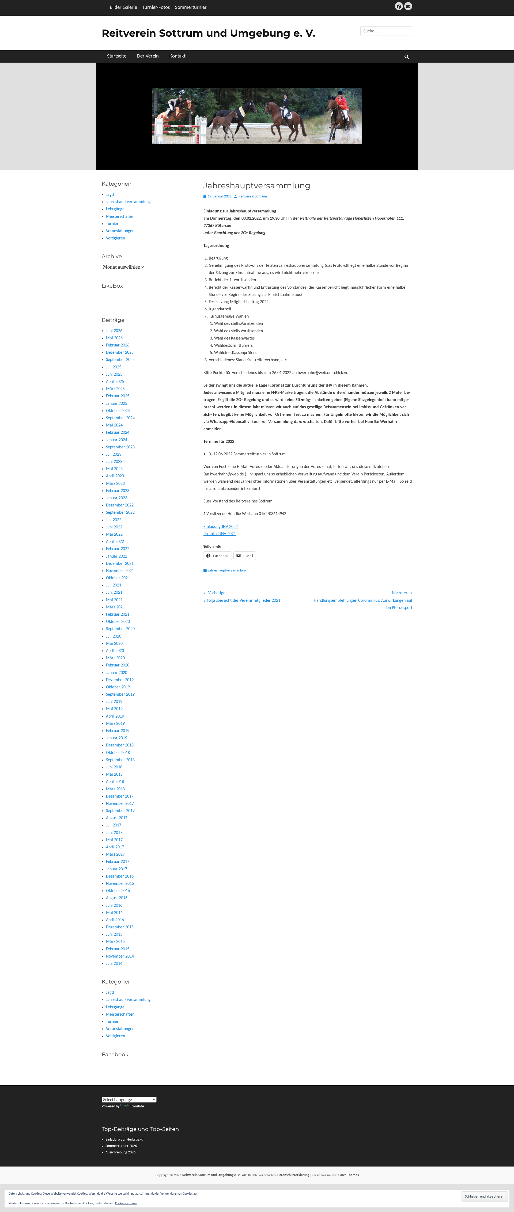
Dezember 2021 (120, 564)
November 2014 (120, 956)
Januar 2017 (116, 869)
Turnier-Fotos (156, 7)
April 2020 (115, 651)
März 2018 (115, 789)
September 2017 (120, 811)
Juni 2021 (114, 592)
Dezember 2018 (120, 745)
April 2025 (115, 382)
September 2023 (120, 447)
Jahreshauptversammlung (227, 571)
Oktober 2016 (118, 891)
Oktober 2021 (118, 578)
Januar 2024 (116, 440)
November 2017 (120, 804)
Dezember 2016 (120, 876)
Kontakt (177, 56)
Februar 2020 (117, 665)
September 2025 (120, 360)
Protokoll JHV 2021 (219, 534)
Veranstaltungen (120, 231)
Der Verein (148, 56)
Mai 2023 (114, 469)
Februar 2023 (117, 491)
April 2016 (115, 920)
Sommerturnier (191, 7)
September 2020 (120, 629)
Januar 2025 (116, 404)
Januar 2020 (116, 673)
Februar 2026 (117, 345)
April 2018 (115, 782)
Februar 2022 (117, 549)
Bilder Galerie (123, 7)
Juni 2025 (114, 374)
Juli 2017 (113, 825)
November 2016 (120, 884)
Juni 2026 (114, 331)
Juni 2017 (114, 833)
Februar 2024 (117, 432)
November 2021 (120, 571)
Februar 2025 (117, 396)
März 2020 (115, 658)
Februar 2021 (117, 614)
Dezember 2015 (120, 927)
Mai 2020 (114, 644)
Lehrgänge (115, 209)
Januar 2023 (116, 498)
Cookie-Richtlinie (126, 1203)
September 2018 (120, 760)
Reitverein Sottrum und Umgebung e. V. (208, 33)
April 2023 (115, 476)
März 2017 (115, 854)
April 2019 (115, 716)
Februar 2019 (117, 731)
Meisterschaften (120, 217)
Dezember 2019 (120, 680)
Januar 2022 (116, 556)
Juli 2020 (113, 636)
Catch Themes (348, 1175)
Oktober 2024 (118, 411)
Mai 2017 (114, 840)
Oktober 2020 (118, 622)
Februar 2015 (117, 949)
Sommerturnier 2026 (121, 1146)
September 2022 (120, 512)
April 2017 (115, 847)
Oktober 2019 (118, 687)
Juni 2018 (114, 767)
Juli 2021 (113, 585)
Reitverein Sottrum (253, 197)
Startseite (116, 56)
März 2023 (115, 484)
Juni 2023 (114, 462)
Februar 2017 (117, 862)
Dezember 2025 (120, 352)
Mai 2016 (114, 913)
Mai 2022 (114, 534)
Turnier (112, 224)
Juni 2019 (114, 702)
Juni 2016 (114, 906)
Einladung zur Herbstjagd (124, 1140)
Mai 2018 (114, 774)
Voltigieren (115, 238)
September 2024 (120, 418)
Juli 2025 (113, 367)
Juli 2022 (113, 520)
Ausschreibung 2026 (120, 1152)
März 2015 (115, 942)
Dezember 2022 (120, 505)
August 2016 (116, 898)
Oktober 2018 (118, 753)
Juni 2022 (114, 527)
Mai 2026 (114, 338)
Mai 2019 (114, 709)
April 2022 (115, 542)
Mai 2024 (114, 425)
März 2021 (115, 607)
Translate (137, 1106)
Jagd (110, 195)
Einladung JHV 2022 (220, 527)
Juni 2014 (114, 964)
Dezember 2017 (120, 796)
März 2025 (115, 389)
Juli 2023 (113, 454)
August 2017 (116, 818)
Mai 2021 (114, 600)
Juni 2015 (114, 934)
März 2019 (115, 724)
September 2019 (120, 694)
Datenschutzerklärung (293, 1175)
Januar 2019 (116, 738)
